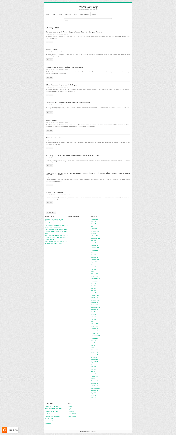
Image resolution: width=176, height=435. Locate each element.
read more (49, 42)
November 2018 (95, 331)
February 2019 (95, 324)
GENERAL (48, 413)
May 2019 (93, 316)
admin (54, 34)
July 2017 (93, 364)
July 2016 (93, 393)
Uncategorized (60, 34)
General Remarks (52, 50)
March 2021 (94, 271)
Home (47, 14)
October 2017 (94, 357)
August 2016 (94, 390)
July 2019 (93, 312)
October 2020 (94, 276)
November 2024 (95, 231)
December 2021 (95, 257)
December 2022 (95, 245)
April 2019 (93, 319)
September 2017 (95, 359)
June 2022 (93, 255)
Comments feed (72, 413)
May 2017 (93, 369)
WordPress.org (72, 416)
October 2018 (94, 333)
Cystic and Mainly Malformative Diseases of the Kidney (68, 102)
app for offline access (88, 431)
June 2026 (93, 224)
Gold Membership (84, 14)
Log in (69, 409)
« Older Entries (50, 212)
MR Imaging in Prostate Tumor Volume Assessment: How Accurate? (73, 155)
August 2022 (94, 250)
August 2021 (94, 262)
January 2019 (94, 326)
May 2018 (93, 343)
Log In (53, 14)
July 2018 (93, 340)
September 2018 (95, 335)
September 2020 (95, 278)
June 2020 (93, 285)
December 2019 (95, 300)
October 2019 (94, 305)
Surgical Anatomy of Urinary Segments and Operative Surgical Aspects (74, 32)
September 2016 (95, 388)
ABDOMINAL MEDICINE (51, 406)
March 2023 (94, 243)
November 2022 (95, 247)
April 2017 (93, 371)
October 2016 (94, 385)
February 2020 (95, 295)
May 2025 (93, 226)
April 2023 (93, 240)
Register (60, 14)
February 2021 (95, 274)
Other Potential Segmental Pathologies (61, 85)
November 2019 (95, 302)
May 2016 (93, 397)
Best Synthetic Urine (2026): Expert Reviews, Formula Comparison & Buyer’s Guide (56, 231)
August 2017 (94, 362)
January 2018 (94, 352)
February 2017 (95, 376)
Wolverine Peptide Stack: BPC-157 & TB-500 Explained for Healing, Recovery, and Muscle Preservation (56, 221)
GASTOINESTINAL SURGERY (53, 409)
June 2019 (93, 314)
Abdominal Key (88, 7)
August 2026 (94, 219)
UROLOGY (48, 423)
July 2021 (93, 264)
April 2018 (93, 345)
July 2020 (93, 283)
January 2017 (94, 378)
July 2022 (93, 252)
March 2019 (94, 321)
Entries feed (71, 411)
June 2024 (93, 233)
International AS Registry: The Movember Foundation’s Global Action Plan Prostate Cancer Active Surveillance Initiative (88, 174)
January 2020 (94, 297)
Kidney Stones (51, 120)
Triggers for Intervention (56, 192)
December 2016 (95, 381)
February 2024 (95, 236)
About (75, 14)
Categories (68, 14)
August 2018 (94, 338)
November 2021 (95, 259)
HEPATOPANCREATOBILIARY (53, 416)
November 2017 (95, 354)
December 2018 (95, 328)
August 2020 (94, 281)
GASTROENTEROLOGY (51, 411)
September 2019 (95, 307)
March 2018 (94, 347)
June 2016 (93, 395)
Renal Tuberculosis (53, 138)
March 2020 (94, 293)
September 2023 (95, 238)
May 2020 (93, 288)
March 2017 (94, 374)
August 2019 (94, 309)
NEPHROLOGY (49, 418)
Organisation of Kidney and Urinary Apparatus (64, 67)
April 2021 (93, 269)
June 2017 (93, 366)
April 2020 (93, 290)
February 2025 (95, 228)
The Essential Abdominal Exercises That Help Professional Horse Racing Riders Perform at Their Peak (56, 237)
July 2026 (93, 221)
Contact (94, 14)
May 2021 (93, 266)
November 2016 (95, 383)
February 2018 (95, 350)
